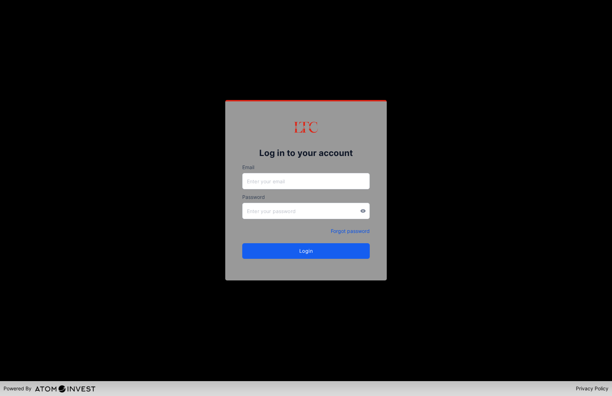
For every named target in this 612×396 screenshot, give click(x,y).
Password (253, 197)
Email (248, 167)
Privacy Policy (592, 388)
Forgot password (350, 231)
